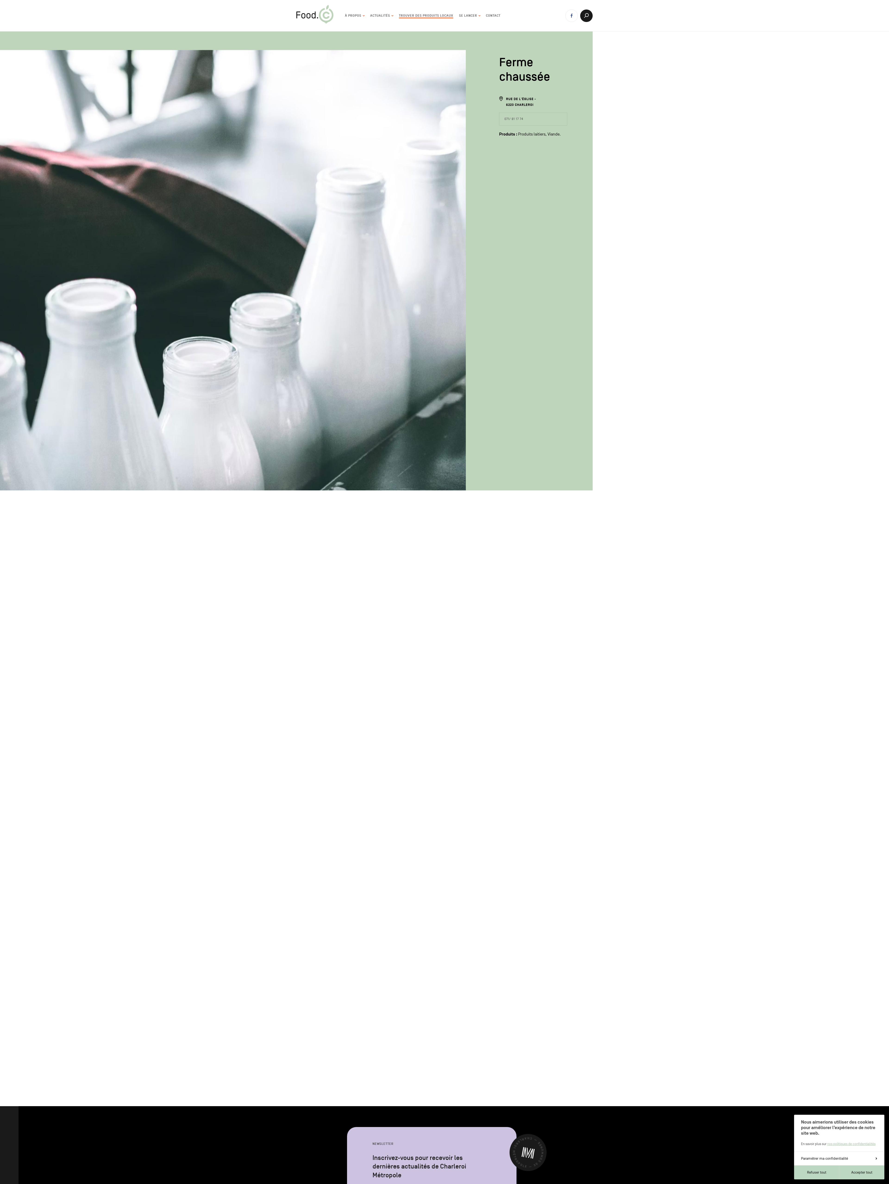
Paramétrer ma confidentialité (824, 1158)
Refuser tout (816, 1172)
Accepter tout (861, 1172)
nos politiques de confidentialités (851, 1144)
